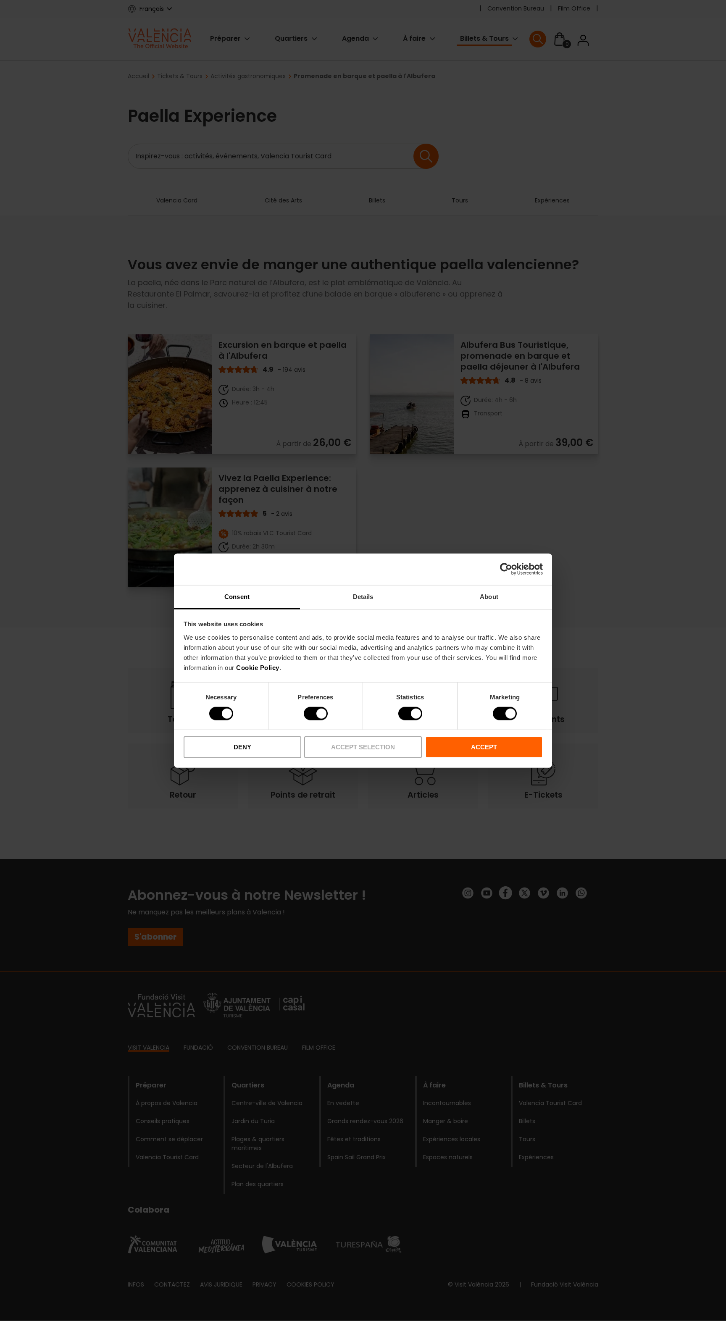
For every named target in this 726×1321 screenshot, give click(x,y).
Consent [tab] (237, 596)
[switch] (316, 713)
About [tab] (489, 596)
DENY (242, 747)
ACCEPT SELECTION (363, 747)
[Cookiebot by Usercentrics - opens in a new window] (506, 569)
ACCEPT (484, 747)
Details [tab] (363, 596)
